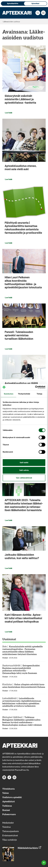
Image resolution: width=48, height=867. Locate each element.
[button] (37, 13)
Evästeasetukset (10, 835)
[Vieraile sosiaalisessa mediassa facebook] (9, 777)
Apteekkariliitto (12, 3)
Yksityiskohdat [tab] (24, 394)
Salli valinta (24, 470)
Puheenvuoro (9, 814)
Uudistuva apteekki (12, 797)
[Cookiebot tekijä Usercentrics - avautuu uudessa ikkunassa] (35, 387)
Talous (5, 793)
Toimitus (6, 827)
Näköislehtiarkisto (28, 848)
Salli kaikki (24, 462)
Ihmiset (6, 810)
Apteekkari (35, 3)
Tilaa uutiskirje (9, 840)
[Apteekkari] (16, 13)
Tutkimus (7, 806)
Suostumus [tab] (8, 394)
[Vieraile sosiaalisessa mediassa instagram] (14, 777)
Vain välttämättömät (24, 478)
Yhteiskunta (8, 789)
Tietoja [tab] (39, 394)
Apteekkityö (8, 801)
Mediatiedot (8, 823)
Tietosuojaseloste (10, 831)
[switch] (42, 437)
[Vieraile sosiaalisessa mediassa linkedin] (4, 777)
